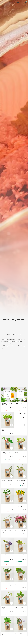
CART (25, 2)
